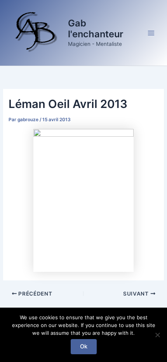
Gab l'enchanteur (95, 28)
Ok (83, 346)
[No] (157, 335)
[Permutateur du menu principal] (151, 33)
